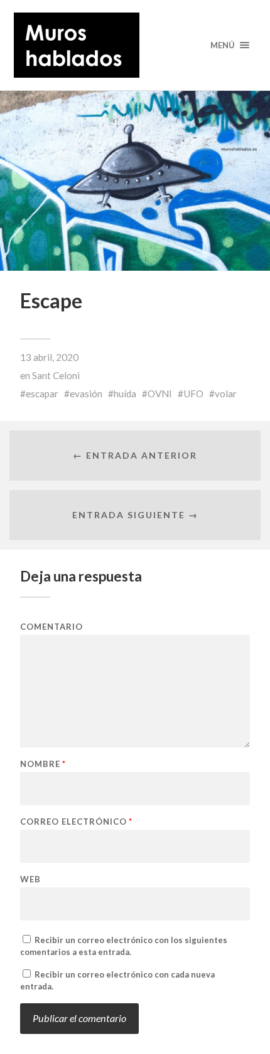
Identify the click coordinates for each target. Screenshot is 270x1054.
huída (125, 393)
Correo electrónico (76, 822)
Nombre (43, 764)
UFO (193, 393)
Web (30, 879)
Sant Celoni (56, 375)
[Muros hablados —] (135, 45)
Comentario (51, 627)
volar (226, 393)
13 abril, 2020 (49, 357)
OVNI (160, 393)
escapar (42, 393)
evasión (86, 393)
